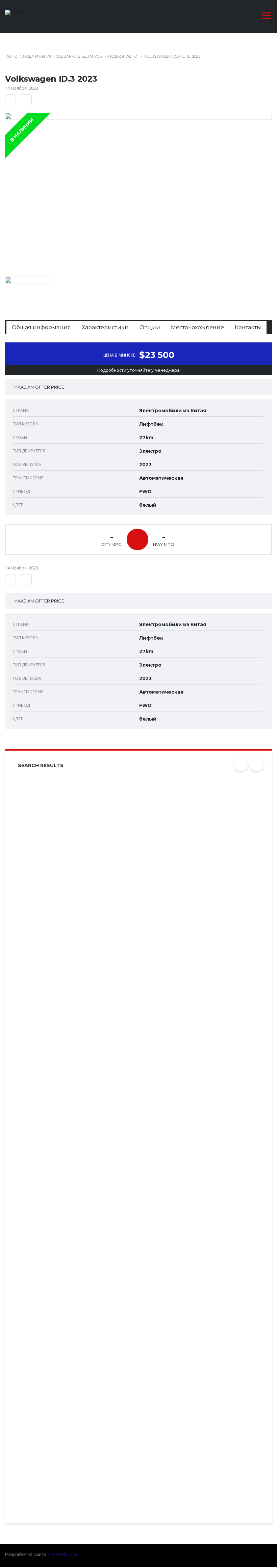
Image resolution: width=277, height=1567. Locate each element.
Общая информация (41, 327)
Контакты (248, 327)
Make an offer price (39, 387)
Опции (150, 327)
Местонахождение (197, 327)
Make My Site (62, 1554)
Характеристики (105, 327)
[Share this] (26, 99)
